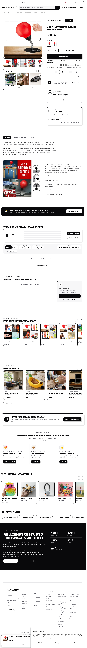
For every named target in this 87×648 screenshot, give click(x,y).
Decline (74, 643)
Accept (57, 643)
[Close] (66, 299)
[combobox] (24, 320)
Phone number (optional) (27, 316)
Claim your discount (42, 336)
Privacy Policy (50, 638)
